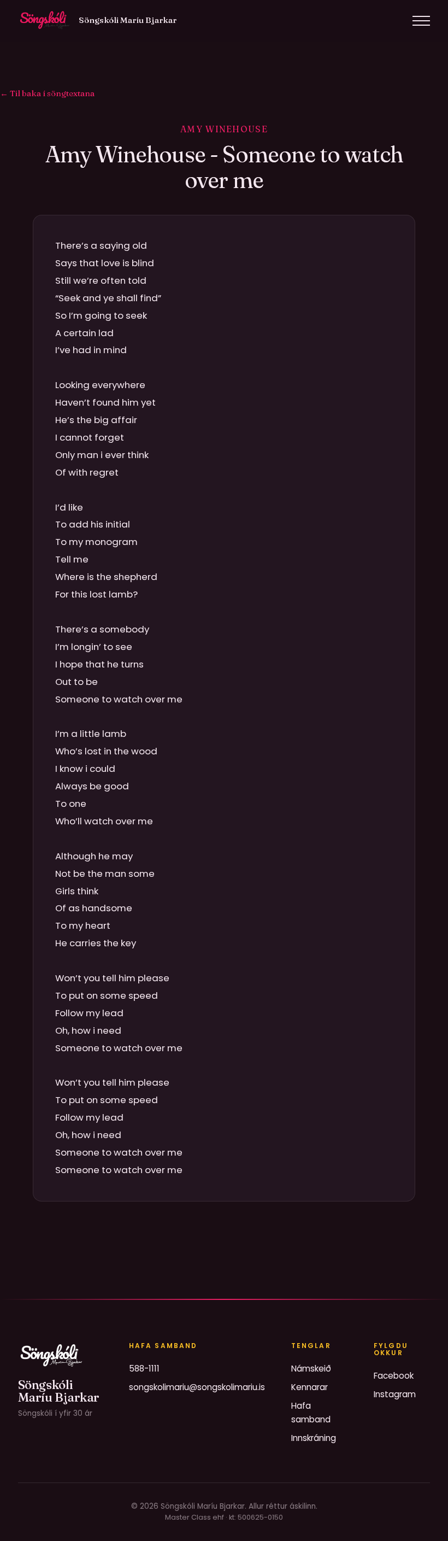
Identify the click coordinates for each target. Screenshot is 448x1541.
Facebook (394, 1375)
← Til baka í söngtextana (47, 93)
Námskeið (311, 1368)
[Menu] (421, 21)
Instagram (395, 1394)
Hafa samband (311, 1412)
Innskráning (313, 1438)
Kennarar (309, 1387)
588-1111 (144, 1368)
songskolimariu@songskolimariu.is (197, 1387)
